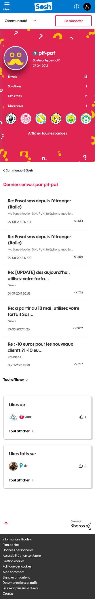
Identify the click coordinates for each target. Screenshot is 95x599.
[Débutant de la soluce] (25, 118)
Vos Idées (14, 357)
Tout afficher (13, 379)
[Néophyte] (85, 118)
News (12, 285)
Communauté (16, 20)
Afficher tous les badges (47, 133)
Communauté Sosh (19, 170)
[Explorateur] (40, 118)
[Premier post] (70, 118)
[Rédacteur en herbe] (55, 118)
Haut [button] (6, 523)
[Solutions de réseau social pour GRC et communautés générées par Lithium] (81, 525)
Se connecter (74, 21)
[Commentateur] (10, 118)
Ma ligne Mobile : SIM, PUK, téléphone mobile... (40, 213)
